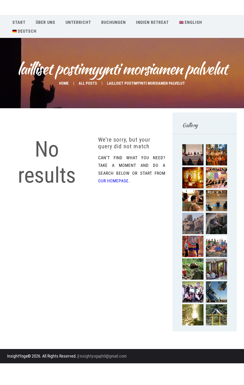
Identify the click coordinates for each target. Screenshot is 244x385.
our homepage (113, 180)
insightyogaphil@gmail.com (103, 356)
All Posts (88, 83)
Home (64, 83)
